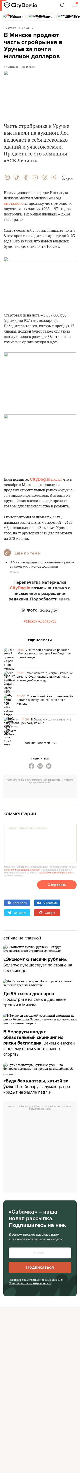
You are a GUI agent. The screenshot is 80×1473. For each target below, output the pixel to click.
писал (56, 479)
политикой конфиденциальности (22, 869)
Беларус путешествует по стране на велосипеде (37, 965)
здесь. (65, 599)
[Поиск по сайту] (63, 5)
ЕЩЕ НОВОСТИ (40, 640)
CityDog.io (11, 66)
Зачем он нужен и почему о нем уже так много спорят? (39, 1043)
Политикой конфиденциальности (30, 1283)
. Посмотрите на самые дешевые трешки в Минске (34, 999)
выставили (13, 203)
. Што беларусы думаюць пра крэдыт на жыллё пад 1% (36, 1086)
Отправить (57, 885)
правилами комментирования (55, 872)
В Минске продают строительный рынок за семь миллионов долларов (42, 564)
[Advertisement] (41, 791)
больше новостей (37, 743)
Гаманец (9, 1074)
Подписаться (40, 1267)
